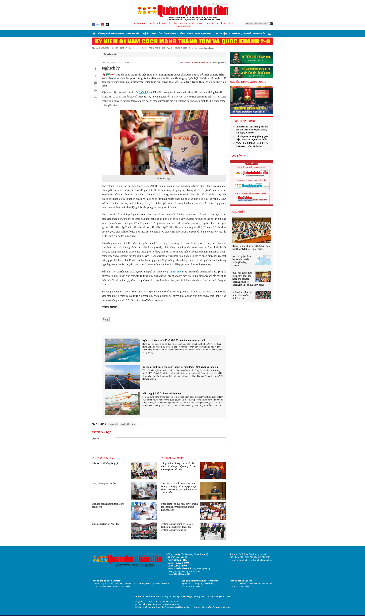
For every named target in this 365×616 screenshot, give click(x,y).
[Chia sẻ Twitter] (95, 76)
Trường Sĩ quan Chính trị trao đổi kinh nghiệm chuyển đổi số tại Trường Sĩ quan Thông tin (177, 527)
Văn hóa (190, 33)
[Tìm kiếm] (271, 23)
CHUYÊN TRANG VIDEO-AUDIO (248, 81)
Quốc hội (143, 92)
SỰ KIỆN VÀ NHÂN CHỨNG (191, 23)
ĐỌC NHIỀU (238, 211)
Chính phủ (175, 271)
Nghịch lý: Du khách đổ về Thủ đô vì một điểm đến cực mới (173, 340)
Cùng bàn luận (110, 54)
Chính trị (101, 33)
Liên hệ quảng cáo (215, 596)
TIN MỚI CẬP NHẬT (172, 458)
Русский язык (183, 26)
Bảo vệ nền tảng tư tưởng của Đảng (155, 33)
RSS (228, 596)
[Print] (95, 90)
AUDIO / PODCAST (244, 121)
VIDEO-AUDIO (138, 23)
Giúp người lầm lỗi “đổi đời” (106, 524)
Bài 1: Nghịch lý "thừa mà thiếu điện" (162, 393)
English (209, 23)
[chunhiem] (251, 72)
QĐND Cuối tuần (169, 23)
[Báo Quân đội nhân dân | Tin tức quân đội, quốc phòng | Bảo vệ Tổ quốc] (182, 12)
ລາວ (224, 23)
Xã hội (182, 33)
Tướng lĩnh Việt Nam (221, 33)
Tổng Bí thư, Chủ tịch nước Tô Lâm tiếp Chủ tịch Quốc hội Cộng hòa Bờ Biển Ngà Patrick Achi (178, 466)
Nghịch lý (113, 424)
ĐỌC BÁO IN (153, 23)
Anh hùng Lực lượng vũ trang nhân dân (248, 33)
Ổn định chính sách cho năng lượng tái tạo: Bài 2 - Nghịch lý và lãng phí (180, 367)
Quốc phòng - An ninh (115, 33)
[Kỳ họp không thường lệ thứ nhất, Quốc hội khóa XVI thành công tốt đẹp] (251, 230)
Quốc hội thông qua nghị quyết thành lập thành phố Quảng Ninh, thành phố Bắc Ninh (179, 507)
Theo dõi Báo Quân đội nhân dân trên (195, 62)
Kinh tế (175, 33)
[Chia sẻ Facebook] (95, 69)
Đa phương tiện (132, 33)
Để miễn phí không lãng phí (105, 463)
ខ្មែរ (230, 23)
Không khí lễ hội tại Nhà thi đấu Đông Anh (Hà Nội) (242, 295)
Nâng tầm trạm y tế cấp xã (104, 483)
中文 (218, 23)
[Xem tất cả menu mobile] (269, 33)
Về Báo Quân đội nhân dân (147, 596)
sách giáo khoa (128, 424)
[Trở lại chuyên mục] (95, 97)
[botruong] (251, 58)
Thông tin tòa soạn (171, 596)
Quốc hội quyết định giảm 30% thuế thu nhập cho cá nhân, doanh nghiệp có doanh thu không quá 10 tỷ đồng (248, 279)
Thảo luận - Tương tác (193, 596)
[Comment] (95, 83)
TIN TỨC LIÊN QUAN (103, 458)
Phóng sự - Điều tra (203, 33)
